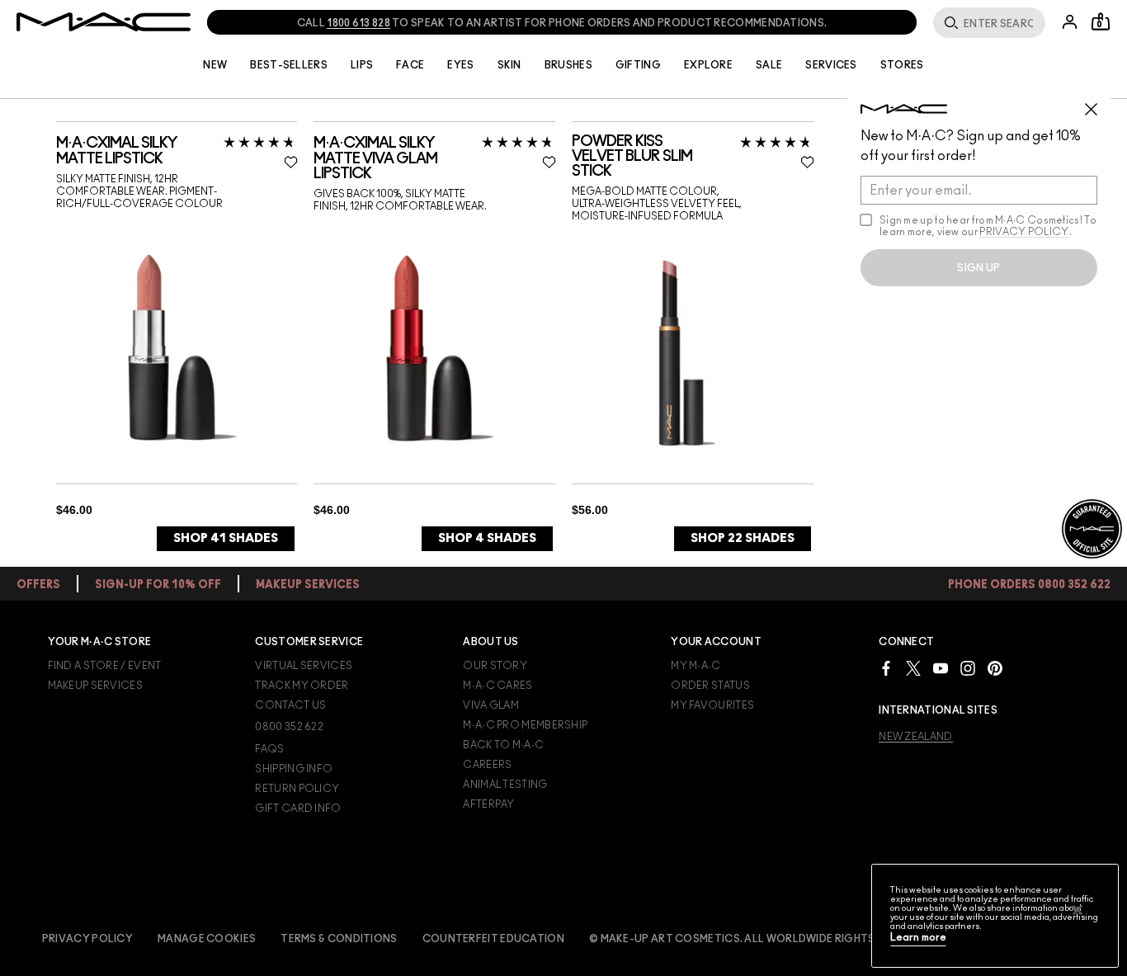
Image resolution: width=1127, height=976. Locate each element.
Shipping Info (293, 769)
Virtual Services (303, 666)
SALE (769, 65)
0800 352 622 (289, 727)
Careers (487, 765)
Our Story (495, 666)
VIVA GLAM (491, 705)
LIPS (362, 65)
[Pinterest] (995, 668)
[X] (913, 668)
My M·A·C (695, 666)
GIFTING (638, 65)
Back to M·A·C (503, 745)
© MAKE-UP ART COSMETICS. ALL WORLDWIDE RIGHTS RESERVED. (761, 939)
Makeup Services (96, 686)
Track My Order (301, 686)
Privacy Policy (87, 939)
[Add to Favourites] (291, 161)
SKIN (509, 65)
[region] (995, 916)
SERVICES (830, 65)
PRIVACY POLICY (1023, 232)
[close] (1098, 103)
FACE (410, 65)
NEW (215, 65)
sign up (978, 268)
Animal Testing (505, 785)
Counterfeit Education (493, 939)
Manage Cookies (207, 939)
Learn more (918, 937)
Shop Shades (225, 538)
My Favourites (712, 705)
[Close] (1077, 910)
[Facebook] (886, 668)
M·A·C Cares (497, 686)
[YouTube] (940, 668)
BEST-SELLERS (289, 65)
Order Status (710, 686)
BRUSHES (568, 65)
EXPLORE (708, 65)
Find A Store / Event (105, 666)
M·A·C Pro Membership (525, 725)
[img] (171, 347)
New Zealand (915, 737)
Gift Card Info (298, 808)
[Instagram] (967, 668)
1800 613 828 (358, 23)
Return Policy (297, 789)
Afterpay (488, 804)
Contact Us (290, 705)
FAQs (269, 749)
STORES (902, 65)
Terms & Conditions (339, 939)
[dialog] (177, 150)
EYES (460, 65)
